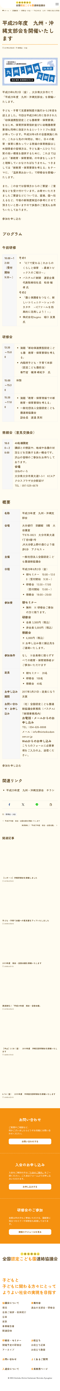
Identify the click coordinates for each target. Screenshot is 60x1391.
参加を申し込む (11, 219)
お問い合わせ (9, 1359)
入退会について (10, 1369)
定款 (4, 1321)
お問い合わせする (30, 1141)
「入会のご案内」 (36, 1172)
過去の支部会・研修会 (43, 1307)
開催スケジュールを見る (30, 1231)
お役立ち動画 (38, 1349)
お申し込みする (30, 1186)
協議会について (10, 1303)
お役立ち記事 (38, 1345)
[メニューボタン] (57, 4)
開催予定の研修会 (11, 1345)
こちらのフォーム (33, 745)
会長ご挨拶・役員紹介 (14, 1312)
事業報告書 (8, 1326)
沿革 (4, 1317)
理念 (4, 1307)
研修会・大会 (23, 48)
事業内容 (36, 1303)
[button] (9, 804)
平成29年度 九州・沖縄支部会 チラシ (30, 790)
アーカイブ (8, 1349)
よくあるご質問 (39, 1359)
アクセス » (37, 549)
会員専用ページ (39, 1369)
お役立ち (36, 1340)
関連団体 (7, 1330)
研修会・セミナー (11, 1340)
